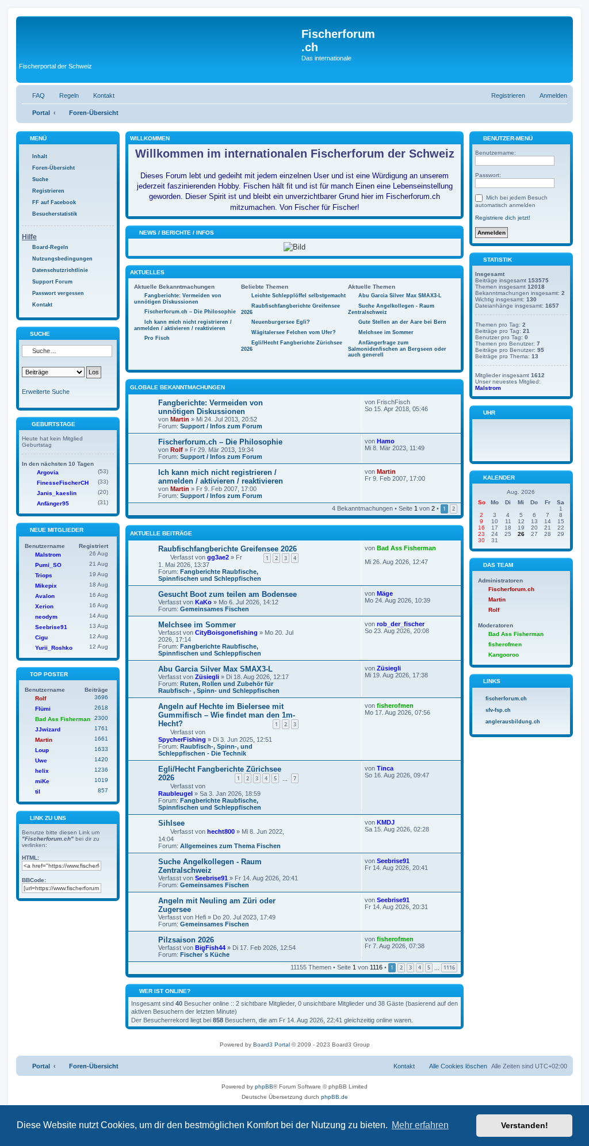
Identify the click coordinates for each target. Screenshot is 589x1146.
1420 (101, 759)
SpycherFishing (182, 739)
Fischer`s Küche (205, 954)
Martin (179, 419)
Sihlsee (171, 823)
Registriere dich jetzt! (502, 217)
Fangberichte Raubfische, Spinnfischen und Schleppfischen (209, 575)
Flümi (43, 709)
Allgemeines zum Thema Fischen (230, 845)
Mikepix (46, 585)
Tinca (385, 768)
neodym (46, 617)
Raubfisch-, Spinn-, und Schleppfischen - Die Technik (205, 750)
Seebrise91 (211, 878)
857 (103, 790)
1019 (101, 780)
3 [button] (410, 967)
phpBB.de (334, 1097)
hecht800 (221, 831)
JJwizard (47, 729)
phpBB (264, 1086)
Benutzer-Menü (507, 138)
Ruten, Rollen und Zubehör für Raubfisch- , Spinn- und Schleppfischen (219, 687)
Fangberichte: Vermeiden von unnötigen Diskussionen (210, 407)
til (37, 791)
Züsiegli (207, 676)
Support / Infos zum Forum (221, 426)
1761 (101, 728)
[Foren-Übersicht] (160, 39)
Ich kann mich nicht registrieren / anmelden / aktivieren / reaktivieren (220, 476)
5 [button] (428, 967)
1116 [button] (449, 967)
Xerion (44, 606)
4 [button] (419, 967)
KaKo (203, 602)
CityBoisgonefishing (226, 632)
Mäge (385, 593)
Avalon (45, 596)
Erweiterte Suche (46, 391)
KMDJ (386, 822)
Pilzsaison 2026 (186, 940)
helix (42, 771)
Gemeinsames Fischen (214, 608)
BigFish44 (210, 947)
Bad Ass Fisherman (406, 548)
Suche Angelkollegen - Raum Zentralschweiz (210, 866)
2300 (101, 718)
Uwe (41, 760)
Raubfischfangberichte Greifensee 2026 (227, 549)
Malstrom (48, 554)
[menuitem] (33, 95)
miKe (42, 781)
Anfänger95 (53, 503)
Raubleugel (175, 793)
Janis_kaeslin (57, 493)
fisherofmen (395, 705)
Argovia (48, 472)
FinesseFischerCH (63, 483)
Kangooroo (503, 654)
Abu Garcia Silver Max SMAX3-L (215, 669)
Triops (43, 575)
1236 (101, 769)
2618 (101, 707)
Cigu (41, 637)
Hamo (386, 441)
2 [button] (453, 508)
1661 (101, 738)
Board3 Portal (271, 1044)
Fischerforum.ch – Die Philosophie (220, 442)
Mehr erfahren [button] (420, 1125)
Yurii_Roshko (53, 648)
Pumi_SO (48, 565)
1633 (101, 749)
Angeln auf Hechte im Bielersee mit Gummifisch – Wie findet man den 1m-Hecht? (226, 715)
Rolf (176, 449)
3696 (101, 697)
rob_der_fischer (400, 623)
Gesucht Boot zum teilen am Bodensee (227, 594)
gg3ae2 (218, 557)
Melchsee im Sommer (197, 624)
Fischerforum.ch (511, 589)
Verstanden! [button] (524, 1125)
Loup (42, 750)
